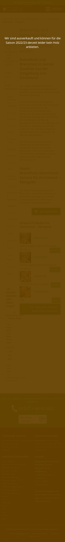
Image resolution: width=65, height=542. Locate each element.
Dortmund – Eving (11, 141)
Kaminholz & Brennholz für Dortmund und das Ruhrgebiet (23, 440)
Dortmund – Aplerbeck (10, 467)
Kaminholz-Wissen (39, 533)
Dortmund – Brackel (9, 471)
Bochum (5, 496)
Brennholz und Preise (10, 447)
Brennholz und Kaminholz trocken (47, 440)
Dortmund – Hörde (9, 480)
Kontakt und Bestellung (10, 444)
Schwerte (5, 515)
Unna (10, 259)
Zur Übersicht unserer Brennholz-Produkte (43, 309)
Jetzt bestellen (48, 211)
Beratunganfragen (26, 419)
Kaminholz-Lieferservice (26, 18)
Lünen (4, 509)
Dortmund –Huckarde (11, 177)
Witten (4, 519)
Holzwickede (6, 503)
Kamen (4, 506)
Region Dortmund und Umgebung (12, 101)
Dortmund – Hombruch (10, 477)
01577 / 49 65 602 (44, 2)
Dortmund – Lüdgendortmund (12, 487)
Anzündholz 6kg (40, 450)
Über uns (8, 74)
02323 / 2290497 (42, 481)
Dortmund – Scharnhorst (11, 493)
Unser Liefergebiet (50, 18)
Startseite (7, 18)
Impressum (34, 536)
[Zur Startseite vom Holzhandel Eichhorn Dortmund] (13, 8)
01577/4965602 (41, 484)
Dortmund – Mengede (13, 21)
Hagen (4, 499)
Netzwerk (55, 533)
